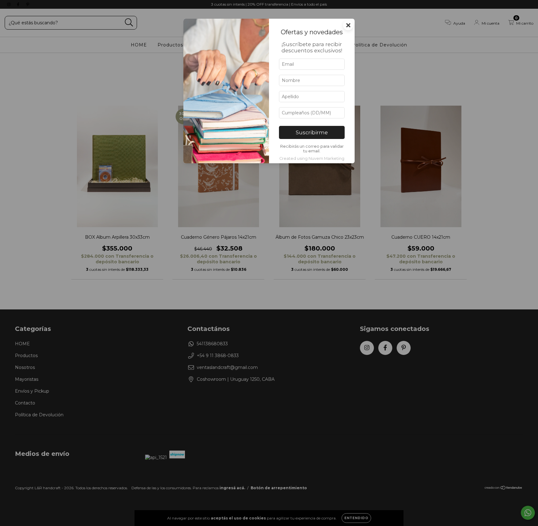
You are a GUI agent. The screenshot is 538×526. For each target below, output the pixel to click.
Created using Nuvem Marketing (311, 158)
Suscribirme (312, 132)
